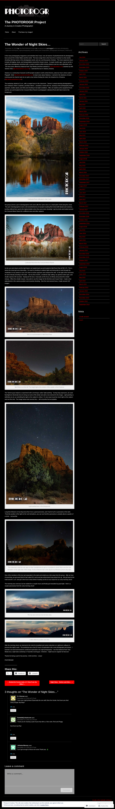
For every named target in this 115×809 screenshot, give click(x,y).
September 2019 (84, 121)
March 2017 (83, 203)
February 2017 (83, 206)
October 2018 (83, 152)
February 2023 (83, 81)
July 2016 (82, 230)
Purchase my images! (26, 32)
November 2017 (84, 179)
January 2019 (83, 149)
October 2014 (83, 301)
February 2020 (83, 115)
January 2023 (83, 84)
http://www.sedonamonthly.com (23, 75)
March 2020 (83, 111)
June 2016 (82, 233)
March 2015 (83, 284)
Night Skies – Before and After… (62, 682)
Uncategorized (41, 48)
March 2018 (83, 172)
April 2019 (82, 138)
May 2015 (82, 277)
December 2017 (84, 176)
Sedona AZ (68, 50)
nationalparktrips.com (56, 66)
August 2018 (83, 159)
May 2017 (82, 196)
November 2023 (84, 67)
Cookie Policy (44, 805)
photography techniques (57, 50)
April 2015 (82, 281)
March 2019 (83, 142)
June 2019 (82, 132)
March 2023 (83, 77)
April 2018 (82, 169)
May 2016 (82, 237)
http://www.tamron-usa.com (21, 68)
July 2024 (82, 57)
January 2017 (83, 210)
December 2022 (84, 88)
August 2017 (83, 186)
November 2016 (84, 216)
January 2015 (83, 291)
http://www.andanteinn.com (13, 79)
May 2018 (82, 166)
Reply (13, 710)
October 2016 (83, 220)
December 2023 (84, 64)
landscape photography (61, 48)
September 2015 (84, 264)
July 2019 (82, 128)
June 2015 (82, 274)
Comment (66, 790)
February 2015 (83, 287)
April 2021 (82, 94)
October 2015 (83, 260)
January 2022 (83, 91)
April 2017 (82, 199)
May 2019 (82, 135)
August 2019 (83, 125)
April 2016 (82, 240)
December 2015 (84, 254)
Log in (81, 320)
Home (7, 32)
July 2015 (82, 271)
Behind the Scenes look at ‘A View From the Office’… (22, 683)
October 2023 (83, 71)
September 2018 (84, 155)
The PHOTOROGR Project (25, 22)
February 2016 (83, 247)
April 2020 (82, 108)
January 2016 (83, 250)
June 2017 (82, 193)
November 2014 (84, 298)
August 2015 (83, 267)
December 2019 (84, 118)
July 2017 (82, 189)
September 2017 (84, 182)
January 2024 (83, 61)
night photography (24, 50)
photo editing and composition (40, 50)
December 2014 (84, 294)
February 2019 (83, 145)
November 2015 (84, 257)
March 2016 (83, 243)
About (14, 32)
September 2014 (84, 304)
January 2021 (83, 101)
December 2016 (84, 213)
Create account (84, 316)
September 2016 (84, 223)
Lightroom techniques (11, 50)
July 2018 (82, 162)
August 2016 (83, 226)
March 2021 (83, 98)
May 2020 (82, 104)
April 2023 (82, 74)
